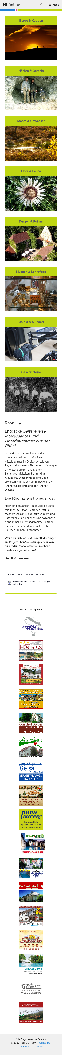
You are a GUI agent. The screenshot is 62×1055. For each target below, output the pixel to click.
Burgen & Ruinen (31, 221)
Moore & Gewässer (31, 121)
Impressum (44, 1042)
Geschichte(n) (31, 372)
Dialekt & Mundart (31, 322)
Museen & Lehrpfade (31, 271)
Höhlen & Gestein (31, 71)
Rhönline (11, 5)
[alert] (31, 583)
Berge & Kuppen (31, 20)
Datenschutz (26, 1046)
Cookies (39, 1046)
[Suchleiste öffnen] (41, 4)
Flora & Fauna (31, 171)
